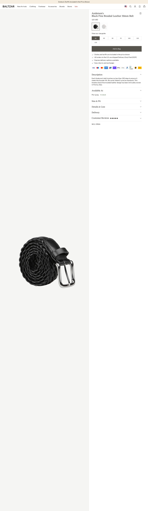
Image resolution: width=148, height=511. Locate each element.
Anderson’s (99, 78)
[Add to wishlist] (140, 13)
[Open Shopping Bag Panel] (144, 6)
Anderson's (98, 13)
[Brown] (104, 26)
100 (129, 38)
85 (104, 38)
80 (95, 38)
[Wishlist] (140, 6)
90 (112, 38)
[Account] (135, 6)
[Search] (130, 6)
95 (121, 38)
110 (95, 42)
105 (137, 38)
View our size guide (99, 33)
